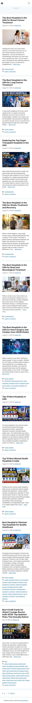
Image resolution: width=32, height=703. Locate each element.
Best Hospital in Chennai (16, 582)
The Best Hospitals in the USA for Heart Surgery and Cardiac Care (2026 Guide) (15, 329)
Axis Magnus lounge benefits (15, 666)
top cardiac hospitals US (19, 386)
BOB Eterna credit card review (15, 673)
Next (12, 693)
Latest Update (8, 129)
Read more (16, 64)
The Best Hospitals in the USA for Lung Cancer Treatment (14, 82)
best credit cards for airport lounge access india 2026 (15, 669)
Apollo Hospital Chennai (11, 580)
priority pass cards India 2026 (15, 680)
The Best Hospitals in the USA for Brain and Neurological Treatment (14, 267)
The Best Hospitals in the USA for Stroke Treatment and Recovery (15, 205)
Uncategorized (9, 69)
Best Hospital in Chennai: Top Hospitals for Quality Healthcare (14, 524)
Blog (5, 661)
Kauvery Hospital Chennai (10, 587)
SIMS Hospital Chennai (15, 594)
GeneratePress (24, 700)
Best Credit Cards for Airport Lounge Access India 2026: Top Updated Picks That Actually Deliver (15, 613)
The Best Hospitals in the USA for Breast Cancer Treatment (14, 20)
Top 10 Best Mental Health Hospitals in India (15, 459)
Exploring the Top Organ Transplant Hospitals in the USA (15, 142)
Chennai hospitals (21, 584)
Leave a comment (10, 71)
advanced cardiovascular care (13, 381)
